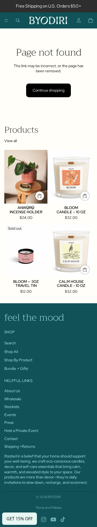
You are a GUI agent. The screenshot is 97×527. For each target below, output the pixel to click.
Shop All (11, 351)
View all (10, 140)
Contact (11, 438)
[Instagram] (43, 519)
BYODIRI (54, 497)
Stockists (11, 406)
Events (10, 414)
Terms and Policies (48, 508)
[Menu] (6, 20)
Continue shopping (48, 90)
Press (8, 422)
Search (10, 343)
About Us (12, 390)
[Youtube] (53, 519)
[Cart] (90, 20)
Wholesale (12, 398)
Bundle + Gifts (16, 368)
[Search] (18, 20)
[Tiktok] (63, 519)
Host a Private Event (21, 430)
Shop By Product (18, 360)
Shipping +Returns (19, 446)
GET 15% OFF (19, 519)
